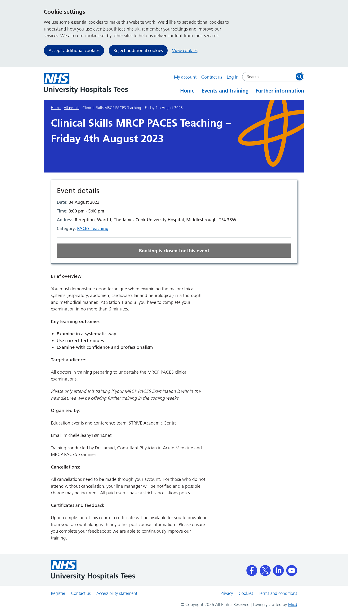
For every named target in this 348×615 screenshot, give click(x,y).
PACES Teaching (92, 228)
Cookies (246, 593)
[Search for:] (273, 76)
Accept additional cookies (74, 50)
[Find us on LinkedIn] (278, 568)
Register (58, 593)
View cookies (184, 50)
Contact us (211, 77)
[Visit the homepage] (86, 83)
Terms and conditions (278, 593)
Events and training (225, 90)
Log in (233, 77)
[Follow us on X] (265, 568)
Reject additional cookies (138, 50)
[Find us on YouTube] (291, 568)
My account (185, 77)
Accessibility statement (116, 593)
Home (187, 90)
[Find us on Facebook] (251, 568)
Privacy (227, 593)
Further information (279, 90)
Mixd (292, 604)
